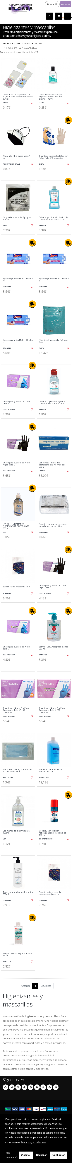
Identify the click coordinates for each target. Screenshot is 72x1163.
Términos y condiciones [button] (33, 1142)
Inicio (6, 43)
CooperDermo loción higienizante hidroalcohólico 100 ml (52, 833)
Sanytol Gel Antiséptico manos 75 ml (17, 955)
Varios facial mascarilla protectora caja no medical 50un (52, 465)
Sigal (41, 164)
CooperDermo (46, 839)
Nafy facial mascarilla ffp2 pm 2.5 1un (17, 218)
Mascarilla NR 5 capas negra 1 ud (16, 157)
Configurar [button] (58, 1155)
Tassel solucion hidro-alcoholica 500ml (18, 893)
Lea (4, 532)
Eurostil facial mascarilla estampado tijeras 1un (50, 893)
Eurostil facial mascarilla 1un (16, 587)
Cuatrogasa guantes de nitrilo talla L (17, 648)
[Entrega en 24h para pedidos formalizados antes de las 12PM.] (68, 120)
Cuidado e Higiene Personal (27, 43)
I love (41, 102)
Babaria (42, 225)
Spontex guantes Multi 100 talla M (18, 280)
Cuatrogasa (9, 409)
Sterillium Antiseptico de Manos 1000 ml (50, 770)
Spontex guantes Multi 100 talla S (54, 280)
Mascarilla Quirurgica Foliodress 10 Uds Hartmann (17, 770)
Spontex (7, 286)
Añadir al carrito (19, 114)
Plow (41, 348)
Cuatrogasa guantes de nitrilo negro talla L (17, 464)
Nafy (5, 225)
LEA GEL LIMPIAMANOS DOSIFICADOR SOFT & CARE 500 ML (16, 526)
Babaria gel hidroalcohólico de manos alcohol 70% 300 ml (53, 218)
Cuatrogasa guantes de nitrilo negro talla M (53, 586)
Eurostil (43, 532)
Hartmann (8, 777)
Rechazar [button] (41, 1155)
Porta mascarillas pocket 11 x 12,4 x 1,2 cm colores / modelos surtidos (18, 97)
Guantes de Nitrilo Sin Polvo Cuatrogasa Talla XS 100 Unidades (16, 710)
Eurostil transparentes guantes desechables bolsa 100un (53, 525)
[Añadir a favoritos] (31, 103)
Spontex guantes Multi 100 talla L (18, 341)
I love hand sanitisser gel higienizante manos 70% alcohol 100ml (50, 97)
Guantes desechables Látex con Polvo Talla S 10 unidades (53, 157)
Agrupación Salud (11, 164)
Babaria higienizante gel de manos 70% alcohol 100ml (52, 402)
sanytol (43, 655)
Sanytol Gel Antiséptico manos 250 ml (53, 648)
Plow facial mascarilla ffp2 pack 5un (53, 341)
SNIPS (5, 102)
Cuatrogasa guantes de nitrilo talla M (17, 402)
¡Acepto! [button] (25, 1155)
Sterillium (44, 777)
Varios (42, 471)
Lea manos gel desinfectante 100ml (16, 832)
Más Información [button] (12, 1155)
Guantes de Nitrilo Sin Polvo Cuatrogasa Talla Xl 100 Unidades (52, 710)
